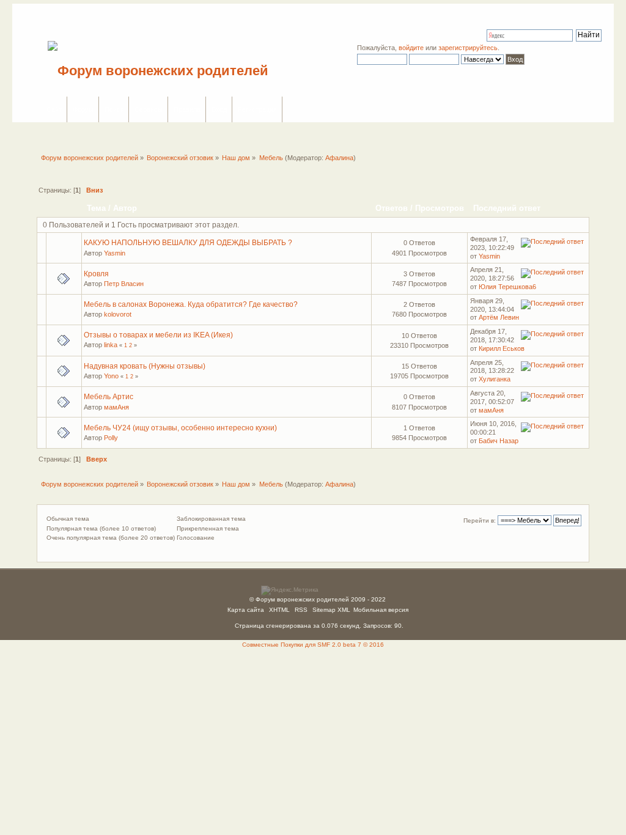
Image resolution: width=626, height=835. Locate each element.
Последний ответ (508, 208)
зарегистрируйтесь (468, 47)
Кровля (96, 274)
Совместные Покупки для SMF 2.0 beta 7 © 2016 (313, 644)
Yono (111, 376)
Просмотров (439, 208)
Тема (96, 208)
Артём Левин (499, 317)
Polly (111, 437)
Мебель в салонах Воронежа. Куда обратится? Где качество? (191, 304)
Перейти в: (479, 520)
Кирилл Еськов (502, 348)
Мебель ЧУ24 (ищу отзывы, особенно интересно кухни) (180, 428)
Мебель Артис (108, 396)
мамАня (116, 407)
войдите (411, 47)
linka (110, 344)
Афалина (339, 157)
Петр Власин (124, 283)
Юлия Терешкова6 (507, 286)
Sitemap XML (331, 609)
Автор (125, 208)
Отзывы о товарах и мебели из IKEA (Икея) (158, 335)
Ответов (391, 208)
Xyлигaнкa (494, 379)
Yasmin (114, 253)
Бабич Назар (498, 440)
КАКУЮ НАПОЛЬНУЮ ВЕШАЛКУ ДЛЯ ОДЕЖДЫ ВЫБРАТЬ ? (188, 242)
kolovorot (117, 314)
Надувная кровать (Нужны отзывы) (144, 366)
